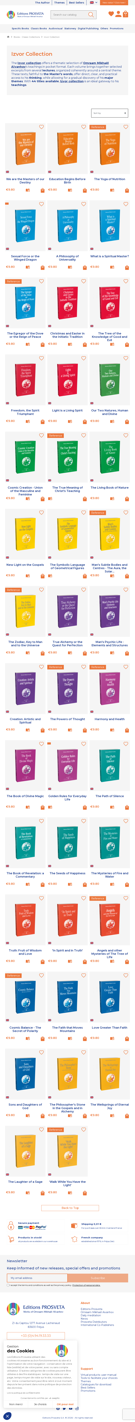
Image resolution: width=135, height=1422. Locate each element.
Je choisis (40, 1404)
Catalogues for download (96, 1384)
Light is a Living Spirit (67, 410)
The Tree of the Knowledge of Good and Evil (109, 337)
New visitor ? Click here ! (114, 2)
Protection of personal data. (86, 1285)
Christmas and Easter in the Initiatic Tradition (67, 335)
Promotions (88, 1390)
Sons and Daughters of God (25, 1106)
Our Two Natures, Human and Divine (109, 412)
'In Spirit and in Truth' (67, 950)
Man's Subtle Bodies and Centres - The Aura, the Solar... (109, 568)
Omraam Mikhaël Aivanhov (97, 1312)
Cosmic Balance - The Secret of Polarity (25, 1029)
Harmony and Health (110, 719)
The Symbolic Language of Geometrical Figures (67, 566)
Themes (59, 2)
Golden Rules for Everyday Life (67, 797)
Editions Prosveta (91, 1309)
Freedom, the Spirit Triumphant (25, 412)
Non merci (15, 1404)
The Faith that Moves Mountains (67, 1029)
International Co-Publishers (97, 1325)
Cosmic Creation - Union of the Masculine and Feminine (25, 491)
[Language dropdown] (94, 3)
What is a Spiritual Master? (109, 256)
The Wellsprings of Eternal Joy (109, 1106)
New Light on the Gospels (25, 564)
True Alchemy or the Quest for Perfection (67, 643)
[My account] (118, 15)
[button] (7, 1416)
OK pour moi (65, 1404)
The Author (42, 2)
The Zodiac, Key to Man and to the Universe (25, 643)
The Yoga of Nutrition (109, 179)
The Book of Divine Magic (25, 796)
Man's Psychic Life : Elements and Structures (110, 643)
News (84, 1318)
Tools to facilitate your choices (99, 1378)
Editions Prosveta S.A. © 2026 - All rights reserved (68, 1417)
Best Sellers (76, 2)
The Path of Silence (109, 796)
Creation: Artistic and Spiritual (25, 720)
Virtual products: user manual (98, 1374)
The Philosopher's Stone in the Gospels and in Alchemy (67, 1108)
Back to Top (70, 1208)
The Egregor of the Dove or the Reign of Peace (25, 335)
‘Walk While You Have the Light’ (67, 1183)
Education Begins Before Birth (67, 180)
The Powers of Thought (67, 719)
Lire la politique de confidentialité (23, 1392)
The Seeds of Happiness (67, 873)
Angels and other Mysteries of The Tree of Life (109, 954)
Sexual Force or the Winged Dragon (25, 258)
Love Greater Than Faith (109, 1027)
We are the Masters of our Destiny (25, 180)
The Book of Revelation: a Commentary (25, 875)
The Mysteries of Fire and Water (109, 875)
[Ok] (91, 14)
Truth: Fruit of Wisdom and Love (25, 952)
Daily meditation (91, 1315)
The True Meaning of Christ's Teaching (67, 489)
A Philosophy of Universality (67, 258)
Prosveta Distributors (94, 1321)
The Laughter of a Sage (25, 1181)
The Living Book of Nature (110, 487)
